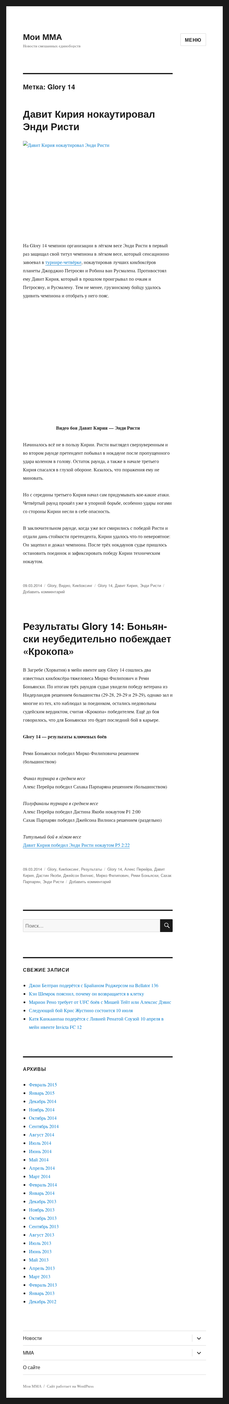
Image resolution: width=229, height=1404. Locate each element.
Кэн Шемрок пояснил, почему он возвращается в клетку (86, 993)
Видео (64, 585)
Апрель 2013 (42, 1268)
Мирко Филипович (112, 875)
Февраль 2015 (43, 1084)
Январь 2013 (42, 1293)
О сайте (31, 1367)
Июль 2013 (40, 1243)
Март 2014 (39, 1176)
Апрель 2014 (42, 1168)
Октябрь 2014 (43, 1118)
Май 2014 (39, 1159)
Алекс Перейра (138, 869)
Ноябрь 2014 (42, 1109)
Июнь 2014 (40, 1151)
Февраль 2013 (43, 1285)
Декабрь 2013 (42, 1201)
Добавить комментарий (44, 591)
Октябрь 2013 (43, 1218)
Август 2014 (41, 1134)
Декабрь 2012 (42, 1301)
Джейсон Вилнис (78, 875)
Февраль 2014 (43, 1184)
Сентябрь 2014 (44, 1126)
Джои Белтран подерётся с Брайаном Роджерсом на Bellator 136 (93, 985)
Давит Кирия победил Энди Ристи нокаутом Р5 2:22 (76, 845)
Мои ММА (42, 36)
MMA (28, 1352)
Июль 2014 (40, 1143)
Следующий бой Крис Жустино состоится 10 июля (81, 1010)
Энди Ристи (150, 585)
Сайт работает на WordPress (70, 1386)
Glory (51, 585)
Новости (32, 1338)
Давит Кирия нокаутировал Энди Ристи (89, 120)
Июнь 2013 (40, 1251)
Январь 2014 (42, 1193)
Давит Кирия (126, 585)
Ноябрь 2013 (42, 1209)
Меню (193, 39)
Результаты (91, 869)
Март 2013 (39, 1276)
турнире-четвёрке (63, 262)
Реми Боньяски (144, 875)
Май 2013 (39, 1260)
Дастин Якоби (48, 875)
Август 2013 (41, 1234)
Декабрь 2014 (42, 1101)
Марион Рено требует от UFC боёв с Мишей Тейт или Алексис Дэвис (100, 1002)
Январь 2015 (42, 1093)
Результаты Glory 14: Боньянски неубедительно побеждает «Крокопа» (97, 638)
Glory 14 (105, 585)
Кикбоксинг (82, 585)
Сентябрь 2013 (44, 1226)
